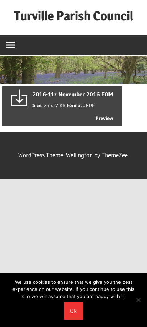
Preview (104, 118)
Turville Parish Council (73, 16)
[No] (138, 299)
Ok (73, 310)
